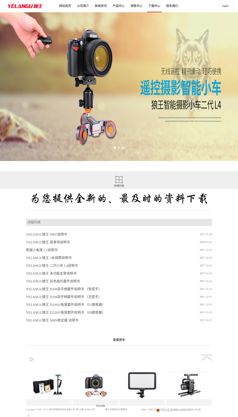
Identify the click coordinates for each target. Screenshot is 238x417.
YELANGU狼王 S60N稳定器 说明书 (52, 320)
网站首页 (65, 5)
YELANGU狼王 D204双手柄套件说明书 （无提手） (64, 297)
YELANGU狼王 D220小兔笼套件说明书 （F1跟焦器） (65, 305)
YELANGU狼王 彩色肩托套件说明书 (53, 281)
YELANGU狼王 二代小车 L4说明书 (52, 266)
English (225, 6)
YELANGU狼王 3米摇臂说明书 (49, 258)
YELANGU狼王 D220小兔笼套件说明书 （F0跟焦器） (65, 312)
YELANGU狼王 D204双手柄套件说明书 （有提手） (64, 289)
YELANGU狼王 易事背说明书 (48, 242)
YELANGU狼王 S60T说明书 (46, 234)
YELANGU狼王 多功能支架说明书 (51, 273)
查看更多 (119, 339)
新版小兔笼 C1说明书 (42, 250)
